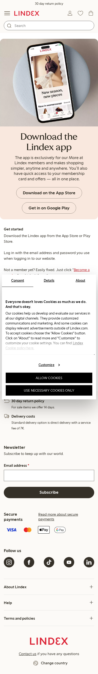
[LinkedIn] (89, 562)
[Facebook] (29, 562)
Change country (54, 663)
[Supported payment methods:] (49, 530)
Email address (16, 465)
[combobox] (49, 25)
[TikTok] (49, 562)
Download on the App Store (49, 192)
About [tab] (80, 280)
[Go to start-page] (26, 13)
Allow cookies (49, 378)
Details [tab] (49, 280)
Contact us (27, 654)
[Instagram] (9, 562)
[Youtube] (69, 562)
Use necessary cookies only (49, 390)
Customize (46, 365)
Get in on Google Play (49, 208)
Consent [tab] (17, 280)
